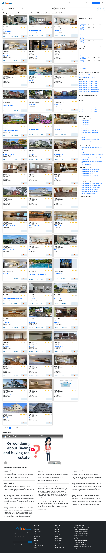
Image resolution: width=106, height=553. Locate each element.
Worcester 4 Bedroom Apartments (82, 41)
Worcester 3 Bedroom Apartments (82, 37)
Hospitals (11, 430)
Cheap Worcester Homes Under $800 (87, 106)
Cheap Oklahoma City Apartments (81, 527)
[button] (91, 118)
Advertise (36, 534)
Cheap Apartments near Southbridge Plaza (90, 185)
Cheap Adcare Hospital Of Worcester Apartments (89, 133)
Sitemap (35, 547)
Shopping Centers (32, 430)
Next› (17, 427)
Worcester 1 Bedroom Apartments (82, 28)
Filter (100, 8)
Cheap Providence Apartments (81, 531)
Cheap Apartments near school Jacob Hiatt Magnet (90, 151)
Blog (35, 533)
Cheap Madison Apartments (80, 535)
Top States (80, 2)
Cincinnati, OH (57, 536)
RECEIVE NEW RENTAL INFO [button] (20, 539)
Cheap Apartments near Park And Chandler (90, 187)
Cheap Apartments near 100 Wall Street (90, 171)
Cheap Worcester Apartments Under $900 (88, 87)
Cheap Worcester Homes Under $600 (87, 102)
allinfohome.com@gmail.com (19, 544)
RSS (35, 549)
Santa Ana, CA (57, 542)
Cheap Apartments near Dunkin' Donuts (90, 175)
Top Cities (71, 2)
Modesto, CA (57, 534)
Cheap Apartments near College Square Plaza (91, 183)
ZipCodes (5, 430)
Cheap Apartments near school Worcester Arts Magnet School (91, 148)
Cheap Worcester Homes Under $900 (87, 108)
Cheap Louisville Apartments (80, 540)
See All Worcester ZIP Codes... (88, 126)
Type (53, 8)
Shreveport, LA (57, 540)
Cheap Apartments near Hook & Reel (89, 177)
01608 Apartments (85, 124)
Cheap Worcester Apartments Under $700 (88, 83)
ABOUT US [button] (36, 525)
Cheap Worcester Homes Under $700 (87, 104)
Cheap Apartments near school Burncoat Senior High (91, 162)
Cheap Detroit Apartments (80, 538)
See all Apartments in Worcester (86, 74)
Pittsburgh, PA (57, 543)
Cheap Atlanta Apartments (80, 544)
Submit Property (37, 531)
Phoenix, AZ (56, 529)
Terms (35, 538)
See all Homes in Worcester (85, 98)
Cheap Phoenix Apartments (80, 548)
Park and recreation (85, 198)
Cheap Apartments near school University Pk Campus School (91, 158)
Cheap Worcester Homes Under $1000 (88, 109)
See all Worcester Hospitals (87, 143)
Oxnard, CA (56, 531)
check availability (24, 36)
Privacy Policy (37, 536)
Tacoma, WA (56, 533)
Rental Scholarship (38, 543)
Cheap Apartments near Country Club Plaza (90, 191)
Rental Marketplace (38, 542)
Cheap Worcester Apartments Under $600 (88, 81)
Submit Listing (96, 2)
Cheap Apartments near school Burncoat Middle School (92, 155)
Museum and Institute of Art (87, 200)
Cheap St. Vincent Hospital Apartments (90, 130)
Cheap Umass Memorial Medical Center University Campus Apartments (90, 140)
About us (36, 527)
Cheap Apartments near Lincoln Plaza (89, 189)
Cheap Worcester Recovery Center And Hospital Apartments (92, 137)
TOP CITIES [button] (57, 525)
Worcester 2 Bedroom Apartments (82, 32)
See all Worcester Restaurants (88, 179)
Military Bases (41, 430)
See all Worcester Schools (87, 164)
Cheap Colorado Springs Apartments (82, 546)
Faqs (97, 8)
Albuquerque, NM (58, 538)
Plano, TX (56, 545)
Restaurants (17, 430)
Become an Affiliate (38, 545)
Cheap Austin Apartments (80, 542)
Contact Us (36, 529)
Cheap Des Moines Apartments (81, 529)
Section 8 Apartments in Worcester (87, 77)
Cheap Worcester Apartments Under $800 (88, 85)
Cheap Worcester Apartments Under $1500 (89, 91)
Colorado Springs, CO (59, 547)
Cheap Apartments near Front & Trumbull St (90, 169)
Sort (104, 8)
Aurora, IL (56, 527)
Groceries (24, 430)
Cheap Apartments (62, 2)
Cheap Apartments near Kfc (87, 173)
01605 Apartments (85, 122)
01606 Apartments (85, 120)
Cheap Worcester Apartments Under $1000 (89, 89)
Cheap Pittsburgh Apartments (81, 533)
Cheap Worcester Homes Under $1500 (88, 111)
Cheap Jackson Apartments (80, 537)
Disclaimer (36, 540)
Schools (48, 430)
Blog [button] (87, 2)
